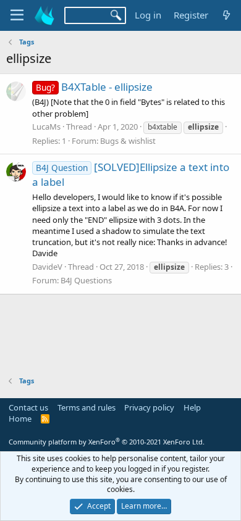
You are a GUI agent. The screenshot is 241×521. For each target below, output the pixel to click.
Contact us (28, 407)
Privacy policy (149, 407)
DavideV (47, 266)
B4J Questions (86, 280)
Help (192, 407)
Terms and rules (86, 407)
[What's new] (226, 15)
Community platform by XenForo (107, 441)
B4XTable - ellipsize (94, 87)
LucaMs (46, 126)
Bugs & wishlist (128, 140)
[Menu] (17, 15)
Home (20, 418)
